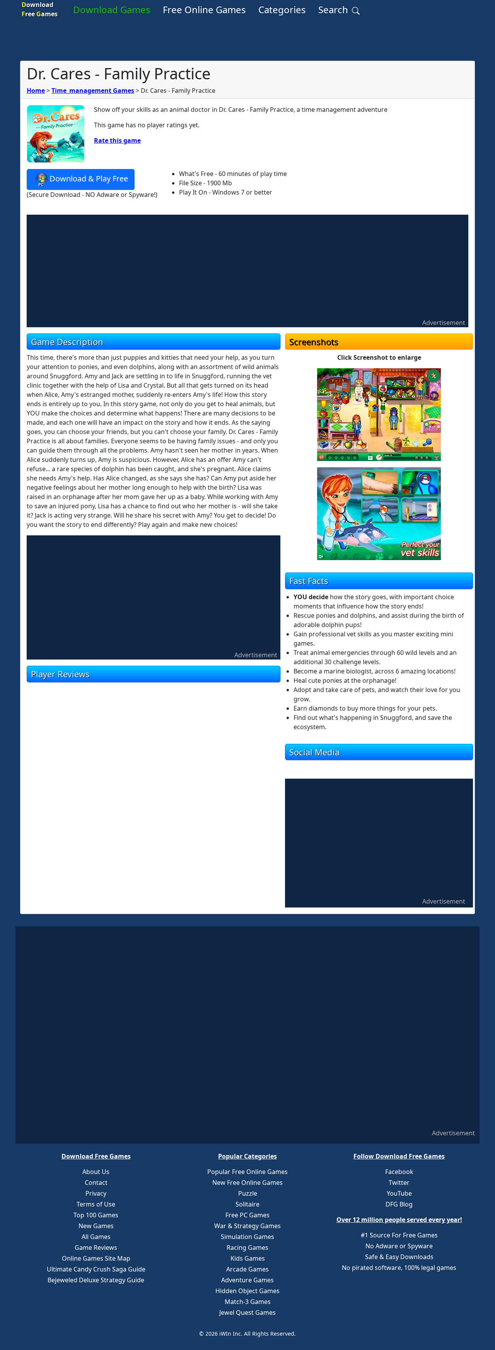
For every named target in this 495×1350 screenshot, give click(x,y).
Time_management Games (92, 90)
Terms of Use (96, 1204)
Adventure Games (247, 1280)
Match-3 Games (248, 1301)
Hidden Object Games (247, 1291)
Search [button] (334, 9)
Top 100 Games (95, 1215)
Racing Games (247, 1247)
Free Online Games (204, 9)
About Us (95, 1171)
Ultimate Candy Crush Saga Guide (96, 1269)
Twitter (399, 1182)
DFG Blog (399, 1204)
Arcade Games (247, 1269)
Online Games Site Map (96, 1258)
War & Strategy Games (247, 1226)
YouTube (399, 1193)
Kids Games (247, 1258)
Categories (282, 9)
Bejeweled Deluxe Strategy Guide (96, 1280)
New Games (96, 1226)
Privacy (95, 1193)
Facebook (399, 1171)
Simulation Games (247, 1236)
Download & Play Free (89, 178)
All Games (96, 1236)
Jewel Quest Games (247, 1312)
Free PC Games (247, 1215)
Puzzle (247, 1193)
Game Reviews (96, 1247)
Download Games (111, 9)
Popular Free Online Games (247, 1171)
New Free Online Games (247, 1182)
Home (36, 90)
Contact (96, 1182)
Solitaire (247, 1204)
